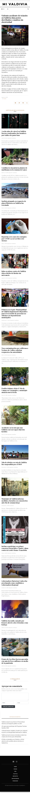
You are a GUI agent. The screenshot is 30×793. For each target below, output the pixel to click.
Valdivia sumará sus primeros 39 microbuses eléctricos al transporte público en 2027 (13, 722)
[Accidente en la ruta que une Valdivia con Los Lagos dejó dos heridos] (15, 415)
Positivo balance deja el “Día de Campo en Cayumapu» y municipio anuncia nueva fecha (14, 390)
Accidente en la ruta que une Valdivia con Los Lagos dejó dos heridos (13, 430)
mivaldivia (11, 505)
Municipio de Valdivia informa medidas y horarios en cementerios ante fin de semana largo (15, 501)
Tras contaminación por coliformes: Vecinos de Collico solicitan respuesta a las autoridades (15, 350)
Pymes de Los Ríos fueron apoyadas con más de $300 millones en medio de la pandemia (15, 661)
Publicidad (15, 780)
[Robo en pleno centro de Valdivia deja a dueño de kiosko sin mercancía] (15, 261)
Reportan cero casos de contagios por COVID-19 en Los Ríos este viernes (14, 239)
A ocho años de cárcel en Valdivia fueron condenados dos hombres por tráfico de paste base (14, 133)
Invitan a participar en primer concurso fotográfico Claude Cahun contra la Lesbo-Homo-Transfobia (15, 548)
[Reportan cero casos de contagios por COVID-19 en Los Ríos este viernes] (15, 226)
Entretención (15, 778)
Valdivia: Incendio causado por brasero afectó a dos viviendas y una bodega (15, 623)
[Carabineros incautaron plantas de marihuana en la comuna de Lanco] (15, 156)
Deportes (15, 776)
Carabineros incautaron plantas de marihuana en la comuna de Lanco (14, 169)
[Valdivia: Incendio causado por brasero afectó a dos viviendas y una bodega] (15, 609)
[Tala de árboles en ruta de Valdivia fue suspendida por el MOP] (15, 452)
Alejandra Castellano (11, 138)
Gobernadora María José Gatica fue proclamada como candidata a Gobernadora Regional (14, 583)
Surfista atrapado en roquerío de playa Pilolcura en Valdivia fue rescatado (14, 203)
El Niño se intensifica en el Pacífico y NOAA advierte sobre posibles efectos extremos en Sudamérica (13, 741)
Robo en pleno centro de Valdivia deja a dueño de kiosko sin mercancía (14, 273)
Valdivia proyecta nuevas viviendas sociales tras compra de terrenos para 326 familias (14, 736)
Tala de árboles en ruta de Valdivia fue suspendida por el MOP (14, 463)
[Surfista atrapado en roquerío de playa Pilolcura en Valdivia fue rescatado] (15, 190)
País (15, 771)
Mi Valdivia (15, 4)
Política (15, 773)
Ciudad (4, 98)
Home (15, 766)
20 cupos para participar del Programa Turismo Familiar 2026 (14, 727)
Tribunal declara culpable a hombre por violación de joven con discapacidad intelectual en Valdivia (14, 731)
